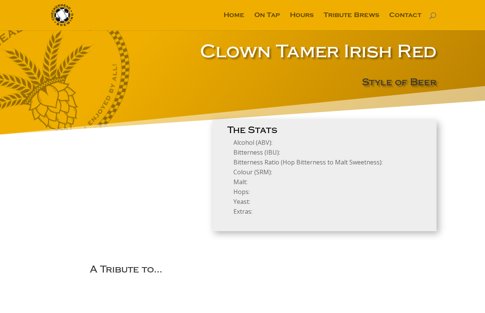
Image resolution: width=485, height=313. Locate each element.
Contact (405, 16)
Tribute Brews (351, 16)
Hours (302, 16)
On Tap (267, 16)
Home (234, 16)
